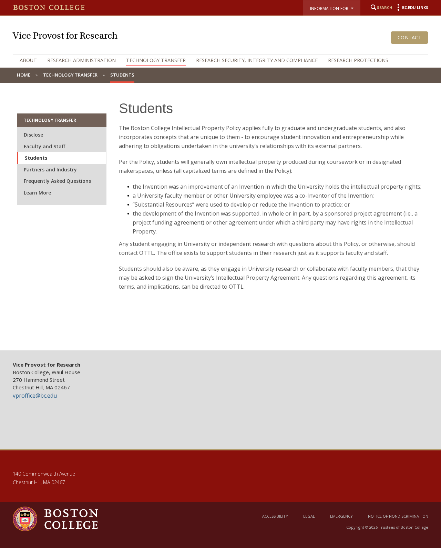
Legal (309, 516)
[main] (220, 216)
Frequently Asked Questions (57, 181)
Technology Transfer (156, 60)
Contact (409, 37)
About (28, 60)
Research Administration (81, 60)
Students (36, 158)
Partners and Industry (50, 169)
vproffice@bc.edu (35, 395)
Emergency (341, 516)
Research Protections (358, 60)
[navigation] (220, 60)
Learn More (37, 192)
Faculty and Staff (44, 146)
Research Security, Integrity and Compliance (257, 60)
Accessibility (275, 516)
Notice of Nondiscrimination (398, 516)
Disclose (33, 134)
